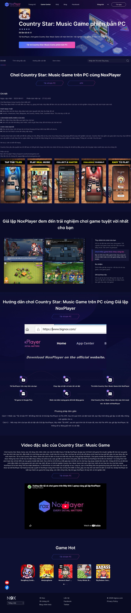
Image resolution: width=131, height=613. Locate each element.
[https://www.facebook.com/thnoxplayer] (7, 587)
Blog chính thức (45, 605)
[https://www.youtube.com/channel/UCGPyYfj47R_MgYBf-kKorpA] (7, 583)
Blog (65, 4)
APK (81, 83)
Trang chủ (32, 4)
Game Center (46, 4)
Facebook (75, 4)
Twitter (66, 605)
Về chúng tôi (44, 601)
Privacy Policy (112, 601)
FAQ (57, 4)
